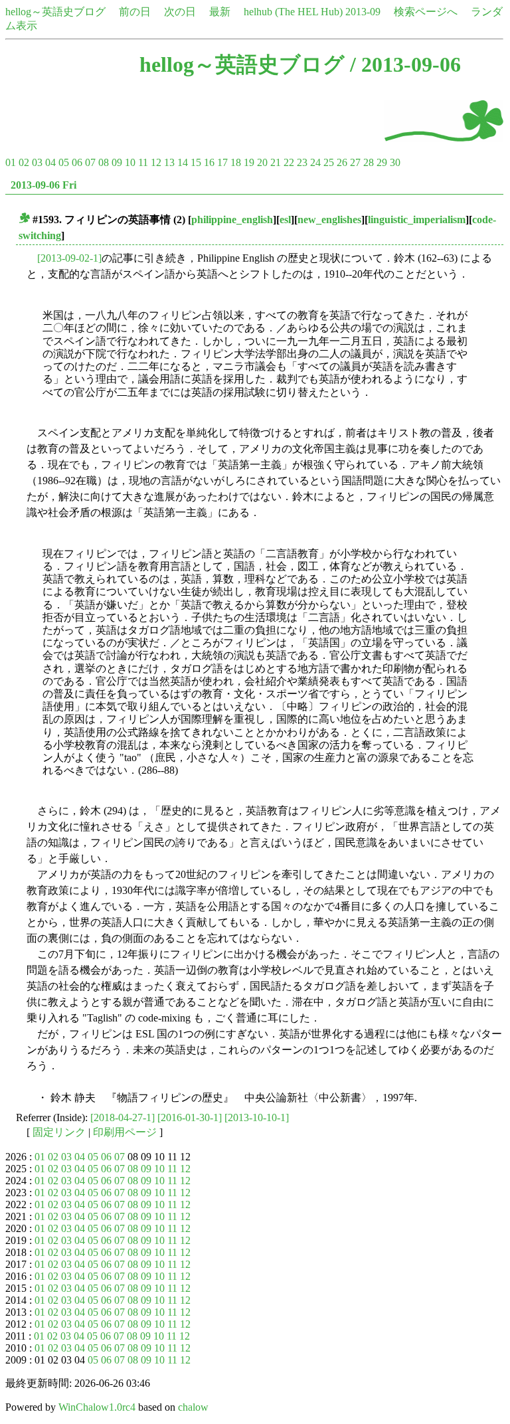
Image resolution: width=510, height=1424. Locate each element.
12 (156, 162)
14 (182, 162)
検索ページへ (426, 11)
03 (37, 162)
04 (50, 162)
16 (209, 162)
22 (289, 162)
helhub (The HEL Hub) (293, 11)
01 (10, 162)
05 (63, 162)
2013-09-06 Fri (43, 185)
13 (169, 162)
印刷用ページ (125, 1132)
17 (222, 162)
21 (275, 162)
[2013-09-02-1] (69, 258)
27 (355, 162)
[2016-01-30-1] (189, 1117)
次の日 (180, 11)
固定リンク (59, 1132)
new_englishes (329, 219)
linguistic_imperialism (417, 219)
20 (262, 162)
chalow (193, 1407)
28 (368, 162)
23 (302, 162)
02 (24, 162)
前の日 (135, 11)
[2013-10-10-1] (256, 1117)
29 (382, 162)
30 (395, 162)
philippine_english (232, 219)
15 (196, 162)
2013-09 (363, 11)
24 (315, 162)
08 (103, 162)
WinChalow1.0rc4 (96, 1407)
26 (342, 162)
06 (77, 162)
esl (285, 219)
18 (235, 162)
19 (249, 162)
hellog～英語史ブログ (55, 11)
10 (130, 162)
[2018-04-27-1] (122, 1117)
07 (90, 162)
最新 (219, 11)
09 (117, 162)
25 (328, 162)
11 (143, 162)
